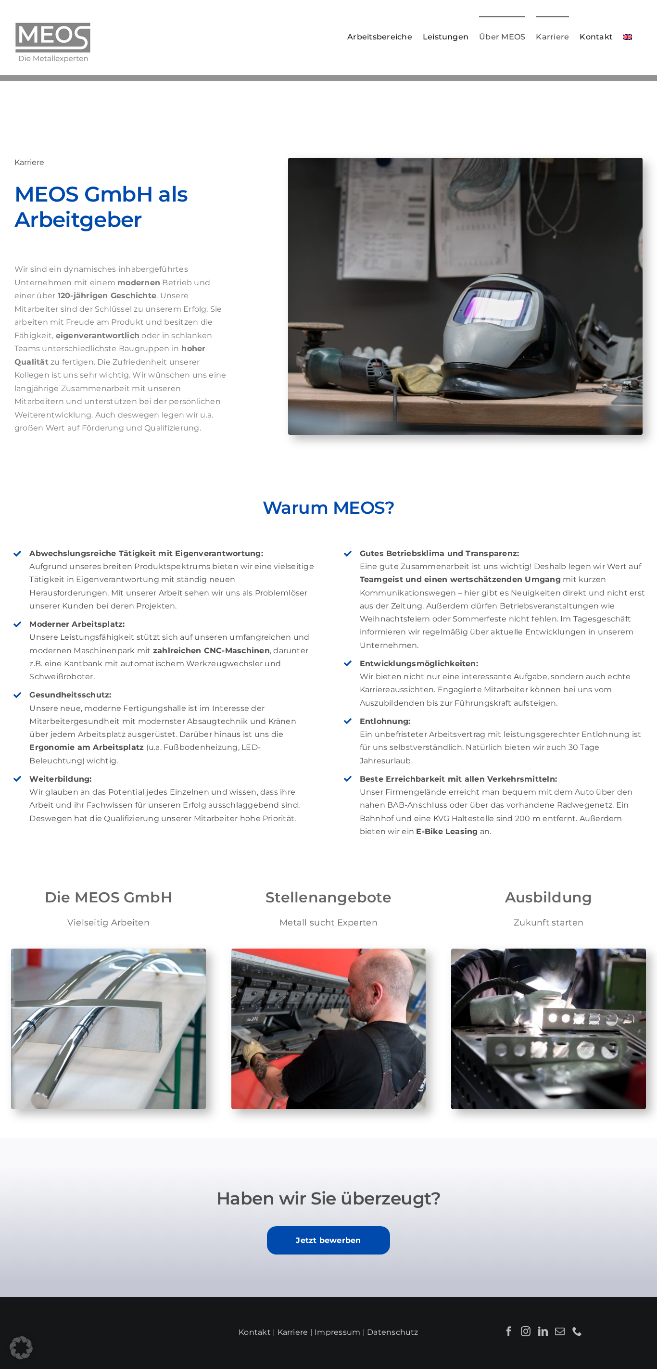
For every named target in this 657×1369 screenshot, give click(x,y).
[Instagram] (526, 1331)
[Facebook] (509, 1331)
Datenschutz (392, 1332)
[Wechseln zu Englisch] (627, 36)
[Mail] (560, 1331)
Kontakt (255, 1332)
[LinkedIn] (543, 1331)
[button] (21, 1348)
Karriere (293, 1332)
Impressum (337, 1332)
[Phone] (577, 1331)
